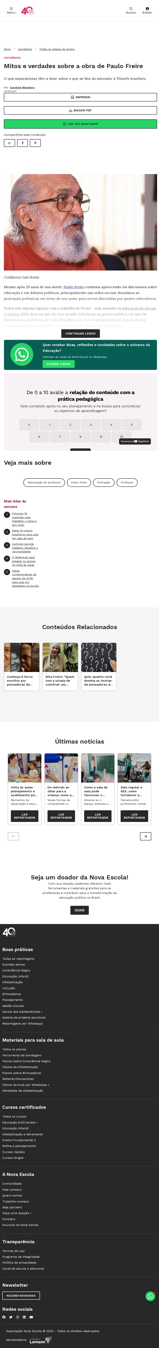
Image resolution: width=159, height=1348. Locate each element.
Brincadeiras (11, 994)
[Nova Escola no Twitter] (10, 1317)
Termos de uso (13, 1251)
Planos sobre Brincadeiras (21, 1073)
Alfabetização (12, 982)
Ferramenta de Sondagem (21, 1055)
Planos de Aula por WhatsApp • (25, 1085)
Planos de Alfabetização (20, 1067)
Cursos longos (12, 1158)
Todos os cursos (14, 1116)
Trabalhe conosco (15, 1201)
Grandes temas (13, 964)
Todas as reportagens (18, 959)
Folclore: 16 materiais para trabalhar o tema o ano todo (22, 519)
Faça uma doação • (16, 1213)
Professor (127, 482)
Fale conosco (12, 1189)
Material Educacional (18, 1079)
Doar (80, 910)
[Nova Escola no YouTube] (31, 1317)
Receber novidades (21, 1295)
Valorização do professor (44, 482)
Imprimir (83, 97)
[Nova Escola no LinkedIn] (24, 1317)
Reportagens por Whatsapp (22, 1023)
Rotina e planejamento (19, 1146)
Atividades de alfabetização (22, 1090)
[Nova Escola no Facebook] (3, 1317)
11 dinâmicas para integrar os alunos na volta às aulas (20, 561)
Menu (11, 12)
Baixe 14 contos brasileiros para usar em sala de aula (22, 534)
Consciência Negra (16, 970)
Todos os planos (14, 1049)
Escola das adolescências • (22, 1011)
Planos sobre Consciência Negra (26, 1061)
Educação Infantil (15, 976)
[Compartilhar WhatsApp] (9, 143)
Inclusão (8, 988)
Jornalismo (25, 49)
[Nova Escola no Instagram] (17, 1317)
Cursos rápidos (13, 1152)
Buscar (131, 12)
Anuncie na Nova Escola (20, 1225)
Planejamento (12, 1000)
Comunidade (12, 1183)
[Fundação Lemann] (41, 1340)
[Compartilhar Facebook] (22, 143)
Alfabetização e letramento (22, 1134)
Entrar (147, 12)
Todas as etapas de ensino (57, 49)
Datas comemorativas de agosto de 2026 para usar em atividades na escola (22, 578)
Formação (103, 482)
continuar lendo (81, 333)
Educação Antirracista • (19, 1122)
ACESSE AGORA (59, 364)
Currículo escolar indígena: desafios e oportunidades (22, 547)
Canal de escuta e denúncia (23, 1268)
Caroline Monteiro (22, 87)
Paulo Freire (74, 287)
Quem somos (12, 1195)
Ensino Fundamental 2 (19, 1140)
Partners (8, 1219)
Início (7, 49)
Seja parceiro (12, 1207)
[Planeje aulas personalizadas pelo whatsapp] (150, 1296)
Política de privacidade (19, 1262)
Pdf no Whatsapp (83, 124)
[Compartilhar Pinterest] (35, 143)
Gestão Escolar (13, 1006)
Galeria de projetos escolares (24, 1017)
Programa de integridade (21, 1257)
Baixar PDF (83, 110)
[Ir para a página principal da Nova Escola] (28, 10)
